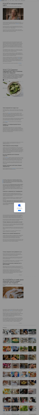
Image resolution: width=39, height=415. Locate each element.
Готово (19, 210)
